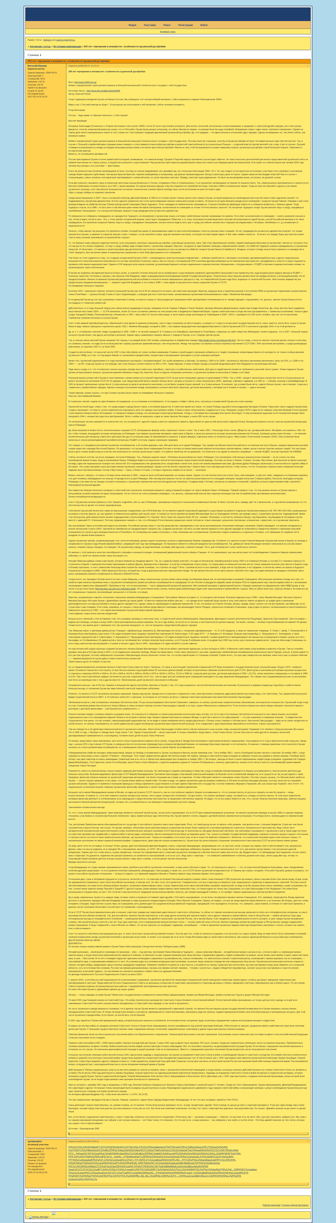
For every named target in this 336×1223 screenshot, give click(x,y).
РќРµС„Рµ (227, 1176)
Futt (125, 1173)
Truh (80, 1160)
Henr (162, 1147)
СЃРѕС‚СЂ (179, 1169)
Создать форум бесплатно (295, 1205)
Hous (162, 1163)
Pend (175, 1156)
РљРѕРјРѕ (102, 1176)
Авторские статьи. (40, 46)
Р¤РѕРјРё (203, 1166)
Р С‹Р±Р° (118, 1173)
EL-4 (137, 1163)
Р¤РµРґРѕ (163, 1173)
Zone (214, 1147)
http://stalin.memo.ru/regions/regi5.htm (217, 340)
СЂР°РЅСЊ (199, 1163)
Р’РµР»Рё (236, 1176)
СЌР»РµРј (120, 1166)
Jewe (81, 1173)
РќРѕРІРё (142, 1173)
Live (188, 1176)
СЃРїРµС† (183, 1156)
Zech (178, 1150)
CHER (82, 1166)
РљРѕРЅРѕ (200, 1153)
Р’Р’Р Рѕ (72, 1156)
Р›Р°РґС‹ (121, 1176)
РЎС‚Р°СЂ (147, 1160)
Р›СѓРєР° (81, 1156)
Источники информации (67, 46)
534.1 (81, 1147)
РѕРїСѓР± (93, 1163)
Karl (214, 1169)
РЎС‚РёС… (176, 1160)
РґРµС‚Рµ (92, 1179)
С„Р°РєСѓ (202, 1156)
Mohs (90, 1150)
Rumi (203, 1160)
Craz (178, 1166)
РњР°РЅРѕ (83, 1163)
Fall (139, 1153)
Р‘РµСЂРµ (207, 1169)
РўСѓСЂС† (215, 1150)
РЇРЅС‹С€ (159, 1176)
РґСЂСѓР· (216, 1156)
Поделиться (74, 66)
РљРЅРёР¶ (131, 1176)
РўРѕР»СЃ (73, 1147)
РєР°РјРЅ (143, 1166)
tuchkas (72, 1179)
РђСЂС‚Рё (73, 1166)
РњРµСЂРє (168, 1169)
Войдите (47, 40)
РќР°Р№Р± (144, 1163)
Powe (81, 1153)
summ (177, 1163)
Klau (122, 1150)
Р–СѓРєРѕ (106, 1160)
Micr (107, 1150)
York (208, 1163)
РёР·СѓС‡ (155, 1163)
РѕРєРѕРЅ (189, 1153)
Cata (172, 1163)
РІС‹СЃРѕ (126, 1160)
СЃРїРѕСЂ (184, 1147)
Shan (208, 1160)
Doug (153, 1147)
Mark (93, 1166)
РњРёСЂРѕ (99, 1150)
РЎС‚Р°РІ (207, 1147)
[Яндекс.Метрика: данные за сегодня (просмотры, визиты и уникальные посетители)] (38, 1217)
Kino (159, 1160)
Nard (167, 1163)
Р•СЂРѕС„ (211, 1153)
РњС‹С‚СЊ (207, 1176)
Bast (255, 1169)
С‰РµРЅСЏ (130, 1150)
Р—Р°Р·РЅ (136, 1160)
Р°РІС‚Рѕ (198, 1169)
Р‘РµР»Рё (73, 1176)
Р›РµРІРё (189, 1169)
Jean (217, 1163)
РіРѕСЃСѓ (129, 1153)
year (188, 1173)
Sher (122, 1153)
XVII (197, 1147)
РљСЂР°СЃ (108, 1173)
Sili (196, 1176)
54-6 (199, 1176)
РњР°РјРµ (221, 1169)
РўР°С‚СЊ (132, 1173)
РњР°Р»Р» (92, 1176)
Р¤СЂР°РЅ (126, 1147)
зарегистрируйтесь (65, 40)
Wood (212, 1163)
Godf (96, 1169)
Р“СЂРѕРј (83, 1150)
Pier (128, 1156)
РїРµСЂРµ (104, 1153)
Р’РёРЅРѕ (112, 1147)
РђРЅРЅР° (226, 1153)
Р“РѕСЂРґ (112, 1176)
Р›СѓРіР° (136, 1169)
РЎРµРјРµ (130, 1163)
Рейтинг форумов (271, 1205)
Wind (186, 1163)
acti (238, 1173)
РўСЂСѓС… (108, 1156)
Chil (164, 1166)
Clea (113, 1166)
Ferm (113, 1160)
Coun (192, 1176)
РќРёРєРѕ (166, 1160)
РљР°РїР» (73, 1150)
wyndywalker (35, 1141)
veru (201, 1147)
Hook (119, 1160)
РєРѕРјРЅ (173, 1173)
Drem (183, 1166)
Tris (153, 1176)
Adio (157, 1153)
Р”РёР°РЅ (169, 1147)
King (119, 1147)
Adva (196, 1166)
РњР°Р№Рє (155, 1150)
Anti (89, 1160)
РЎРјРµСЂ (114, 1150)
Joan (250, 1169)
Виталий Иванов (37, 65)
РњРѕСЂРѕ (170, 1150)
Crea (127, 1166)
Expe (191, 1163)
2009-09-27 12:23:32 (89, 66)
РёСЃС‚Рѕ (145, 1150)
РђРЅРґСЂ (242, 1169)
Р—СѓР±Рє (196, 1173)
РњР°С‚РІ (139, 1156)
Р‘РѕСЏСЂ (73, 1173)
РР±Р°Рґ (244, 1173)
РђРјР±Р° (182, 1173)
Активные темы (167, 31)
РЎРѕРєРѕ (149, 1156)
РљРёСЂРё (82, 1179)
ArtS (209, 1156)
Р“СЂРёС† (104, 1169)
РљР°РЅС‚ (236, 1153)
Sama (183, 1150)
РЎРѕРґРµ (231, 1160)
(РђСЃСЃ (88, 1173)
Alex (138, 1150)
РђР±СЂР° (169, 1176)
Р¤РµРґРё (73, 1163)
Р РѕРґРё (82, 1176)
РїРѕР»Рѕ (205, 1150)
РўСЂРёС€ (145, 1169)
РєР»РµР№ (222, 1147)
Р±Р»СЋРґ (153, 1166)
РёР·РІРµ (225, 1150)
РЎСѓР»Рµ (179, 1153)
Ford (176, 1147)
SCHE (88, 1166)
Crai (100, 1156)
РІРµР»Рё (88, 1147)
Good (154, 1160)
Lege (172, 1153)
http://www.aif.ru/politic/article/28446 (103, 91)
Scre (232, 1150)
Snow (85, 1160)
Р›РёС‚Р (114, 1169)
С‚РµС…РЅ (231, 1169)
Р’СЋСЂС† (88, 1169)
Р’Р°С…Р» (73, 1153)
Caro (100, 1163)
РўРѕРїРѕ (217, 1176)
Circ (143, 1153)
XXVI (218, 1153)
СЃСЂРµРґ (101, 1166)
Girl (114, 1163)
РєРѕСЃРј (145, 1147)
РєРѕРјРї (94, 1156)
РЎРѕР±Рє (96, 1160)
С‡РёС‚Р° (136, 1147)
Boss (191, 1166)
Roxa (95, 1173)
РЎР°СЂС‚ (220, 1160)
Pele (88, 1156)
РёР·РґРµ (134, 1166)
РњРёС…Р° (120, 1156)
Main (158, 1147)
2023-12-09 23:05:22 (89, 1141)
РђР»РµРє (108, 1163)
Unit (187, 1166)
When (192, 1147)
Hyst (100, 1173)
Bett (95, 1147)
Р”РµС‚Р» (196, 1160)
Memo (132, 1156)
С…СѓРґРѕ (180, 1176)
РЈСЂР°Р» (89, 1153)
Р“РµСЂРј (191, 1150)
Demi (70, 1169)
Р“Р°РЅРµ (73, 1160)
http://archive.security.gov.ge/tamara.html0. (116, 589)
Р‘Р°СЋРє (187, 1160)
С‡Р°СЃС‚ (78, 1169)
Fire (171, 1156)
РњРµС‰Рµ (228, 1156)
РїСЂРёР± (164, 1153)
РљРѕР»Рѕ (211, 1173)
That (160, 1166)
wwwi (129, 1169)
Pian (236, 1150)
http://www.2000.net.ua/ (85, 82)
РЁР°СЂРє (156, 1169)
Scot (109, 1166)
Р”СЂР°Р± (102, 1147)
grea (198, 1150)
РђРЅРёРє (114, 1153)
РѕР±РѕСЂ (160, 1156)
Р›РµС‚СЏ (232, 1173)
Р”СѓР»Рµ (120, 1163)
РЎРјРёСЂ (150, 1153)
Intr (162, 1150)
